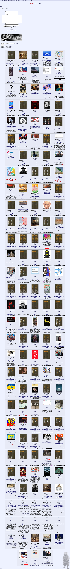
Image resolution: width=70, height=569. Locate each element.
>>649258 (62, 544)
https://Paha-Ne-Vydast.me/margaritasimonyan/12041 (60, 81)
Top (1, 568)
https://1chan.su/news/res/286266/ (47, 463)
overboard (11, 0)
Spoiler (11, 29)
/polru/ (39, 3)
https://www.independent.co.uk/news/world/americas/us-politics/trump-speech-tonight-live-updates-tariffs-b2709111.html (16, 544)
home (2, 0)
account (15, 0)
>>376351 (48, 459)
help (19, 0)
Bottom (1, 6)
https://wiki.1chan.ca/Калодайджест (48, 461)
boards (6, 0)
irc (29, 0)
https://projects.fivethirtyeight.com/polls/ (37, 565)
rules (11, 46)
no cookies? (16, 43)
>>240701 (47, 248)
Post (2, 44)
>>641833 (26, 564)
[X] (11, 61)
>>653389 (38, 94)
